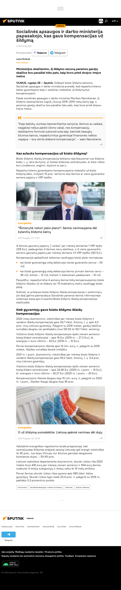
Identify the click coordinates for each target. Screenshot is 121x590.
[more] (101, 144)
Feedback (69, 556)
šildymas (68, 487)
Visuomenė (22, 487)
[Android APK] (10, 564)
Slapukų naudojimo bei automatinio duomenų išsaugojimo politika (32, 556)
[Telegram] (58, 53)
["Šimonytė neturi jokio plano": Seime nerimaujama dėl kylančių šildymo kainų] (60, 201)
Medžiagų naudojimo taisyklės (29, 552)
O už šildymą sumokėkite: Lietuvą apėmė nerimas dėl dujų (60, 432)
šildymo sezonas (82, 487)
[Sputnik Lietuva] (14, 23)
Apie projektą (7, 552)
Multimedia (75, 526)
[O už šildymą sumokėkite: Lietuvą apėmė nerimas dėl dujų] (60, 405)
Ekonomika (33, 526)
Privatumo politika (53, 552)
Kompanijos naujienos (85, 556)
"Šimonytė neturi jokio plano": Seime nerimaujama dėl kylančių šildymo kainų (57, 230)
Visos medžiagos (22, 63)
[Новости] (40, 53)
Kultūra (61, 526)
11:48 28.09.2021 (24, 46)
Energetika (24, 223)
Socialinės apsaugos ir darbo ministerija (46, 487)
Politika (19, 526)
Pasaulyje (7, 526)
